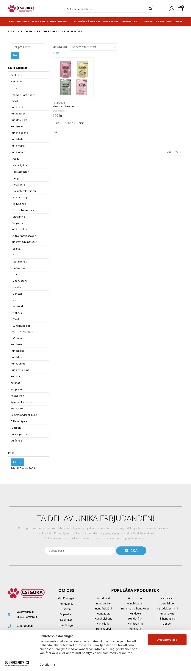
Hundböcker (18, 113)
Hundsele (16, 344)
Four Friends (19, 261)
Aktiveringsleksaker (24, 236)
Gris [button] (56, 123)
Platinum (17, 313)
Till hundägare (19, 421)
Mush (15, 88)
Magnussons (20, 280)
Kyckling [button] (68, 123)
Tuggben (16, 427)
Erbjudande (174, 21)
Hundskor (16, 357)
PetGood (17, 306)
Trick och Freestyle (23, 210)
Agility (15, 159)
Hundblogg (130, 21)
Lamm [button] (81, 123)
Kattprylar (16, 389)
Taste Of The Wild (22, 332)
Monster (17, 293)
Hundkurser (58, 21)
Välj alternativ (87, 63)
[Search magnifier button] (150, 8)
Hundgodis (59, 103)
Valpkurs (17, 223)
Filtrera (17, 462)
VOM (15, 101)
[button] (54, 53)
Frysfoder (39, 21)
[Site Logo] (21, 8)
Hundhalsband (19, 132)
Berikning (16, 75)
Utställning (18, 216)
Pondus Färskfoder (23, 95)
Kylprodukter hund (21, 402)
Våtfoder (17, 338)
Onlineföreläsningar (86, 21)
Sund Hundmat (21, 325)
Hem (11, 21)
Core (15, 255)
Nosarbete (18, 184)
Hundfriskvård (19, 120)
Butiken (21, 21)
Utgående (16, 440)
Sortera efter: (61, 46)
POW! (15, 319)
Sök (15, 55)
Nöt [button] (56, 131)
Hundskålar (17, 350)
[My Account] (172, 8)
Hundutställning (20, 370)
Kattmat (15, 382)
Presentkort (111, 21)
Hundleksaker (19, 229)
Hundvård (16, 376)
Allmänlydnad (20, 165)
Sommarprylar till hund (24, 415)
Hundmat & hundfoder (24, 241)
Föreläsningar (20, 171)
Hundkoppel (18, 145)
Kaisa (15, 274)
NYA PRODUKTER (154, 21)
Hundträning (18, 363)
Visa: (169, 151)
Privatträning (20, 197)
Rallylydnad (19, 203)
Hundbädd (17, 107)
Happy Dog (18, 268)
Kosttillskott (17, 395)
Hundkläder (17, 139)
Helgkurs (17, 178)
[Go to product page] (73, 78)
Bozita (16, 248)
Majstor (16, 287)
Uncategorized (19, 434)
